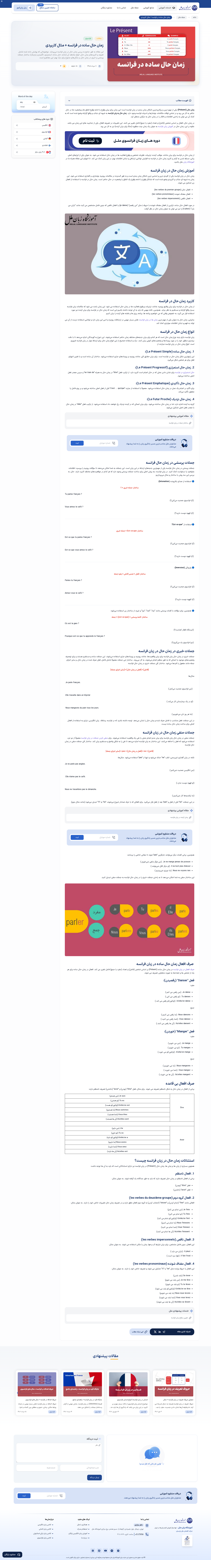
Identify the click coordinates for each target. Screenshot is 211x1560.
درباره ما (84, 1538)
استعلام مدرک (82, 1529)
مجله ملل (181, 17)
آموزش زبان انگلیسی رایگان (78, 1533)
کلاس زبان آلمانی (45, 1529)
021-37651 (139, 1534)
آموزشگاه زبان (188, 162)
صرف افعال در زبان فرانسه (183, 969)
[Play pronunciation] (34, 102)
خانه (194, 17)
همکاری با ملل (82, 1525)
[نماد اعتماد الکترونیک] (187, 1540)
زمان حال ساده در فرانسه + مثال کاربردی (155, 17)
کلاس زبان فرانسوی (44, 1538)
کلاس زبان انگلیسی (44, 1525)
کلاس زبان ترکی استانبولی (42, 1533)
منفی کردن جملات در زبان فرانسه (94, 738)
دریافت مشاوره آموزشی (165, 439)
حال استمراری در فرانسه (184, 372)
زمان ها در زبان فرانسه (148, 319)
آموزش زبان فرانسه (165, 126)
